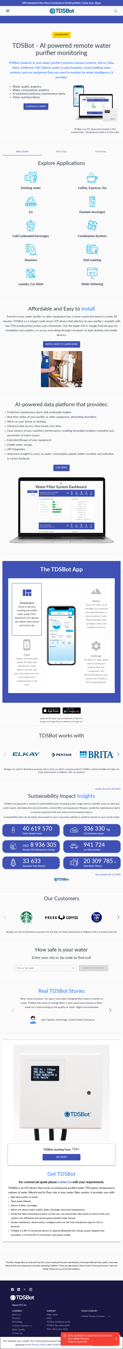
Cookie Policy (59, 1344)
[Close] (116, 1339)
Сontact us (65, 1182)
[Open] (73, 968)
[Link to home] (61, 1298)
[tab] (22, 151)
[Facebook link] (12, 1290)
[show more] (8, 11)
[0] (115, 11)
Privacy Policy (39, 1344)
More (98, 3)
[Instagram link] (30, 1290)
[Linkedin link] (18, 1290)
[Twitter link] (24, 1290)
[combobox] (45, 968)
